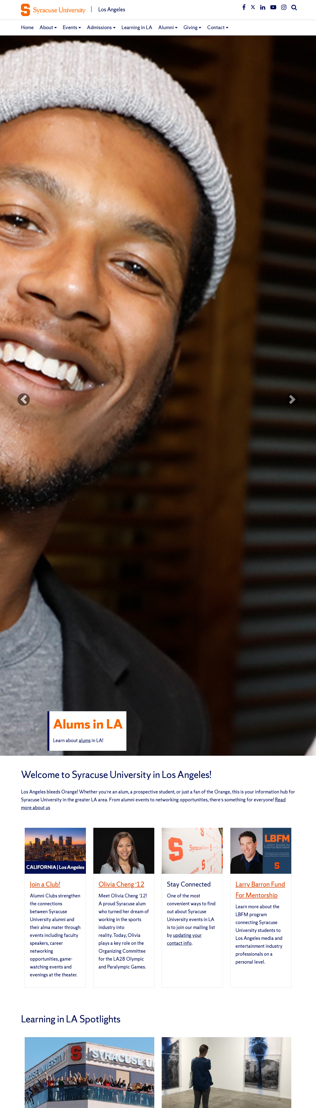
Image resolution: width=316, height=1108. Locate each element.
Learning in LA (136, 27)
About (46, 27)
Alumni (166, 27)
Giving (190, 27)
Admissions (99, 27)
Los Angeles (111, 9)
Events (70, 27)
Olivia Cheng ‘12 (121, 884)
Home (27, 27)
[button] (23, 399)
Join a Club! (45, 884)
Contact (216, 27)
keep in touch (149, 744)
